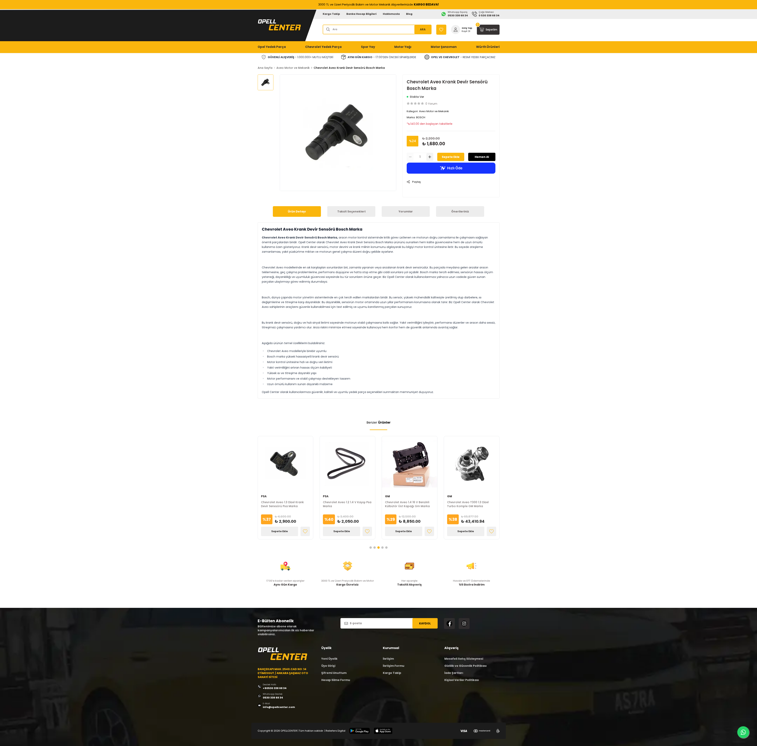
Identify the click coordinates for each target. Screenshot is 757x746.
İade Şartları (453, 673)
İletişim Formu (393, 666)
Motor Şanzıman (444, 47)
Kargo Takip (331, 14)
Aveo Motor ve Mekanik (293, 68)
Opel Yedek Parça (272, 47)
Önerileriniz (460, 211)
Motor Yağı (402, 47)
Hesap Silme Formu (335, 680)
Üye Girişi (328, 666)
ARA (423, 29)
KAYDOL (425, 623)
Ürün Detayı (297, 211)
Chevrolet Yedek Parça (323, 47)
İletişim (388, 659)
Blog (409, 14)
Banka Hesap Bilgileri (361, 14)
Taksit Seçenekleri (351, 211)
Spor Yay (368, 47)
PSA (264, 496)
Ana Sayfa (265, 68)
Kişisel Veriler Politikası (461, 680)
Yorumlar (406, 211)
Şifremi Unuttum (334, 673)
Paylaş (416, 182)
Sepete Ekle (451, 157)
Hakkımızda (391, 14)
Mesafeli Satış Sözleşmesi (463, 659)
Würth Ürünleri (488, 47)
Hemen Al (482, 157)
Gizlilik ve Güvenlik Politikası (465, 666)
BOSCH (420, 117)
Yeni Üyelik (329, 659)
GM (387, 496)
